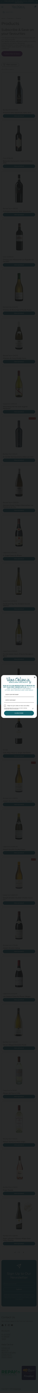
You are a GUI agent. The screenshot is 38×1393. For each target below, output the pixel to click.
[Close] (34, 677)
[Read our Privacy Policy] (33, 708)
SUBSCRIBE (19, 713)
